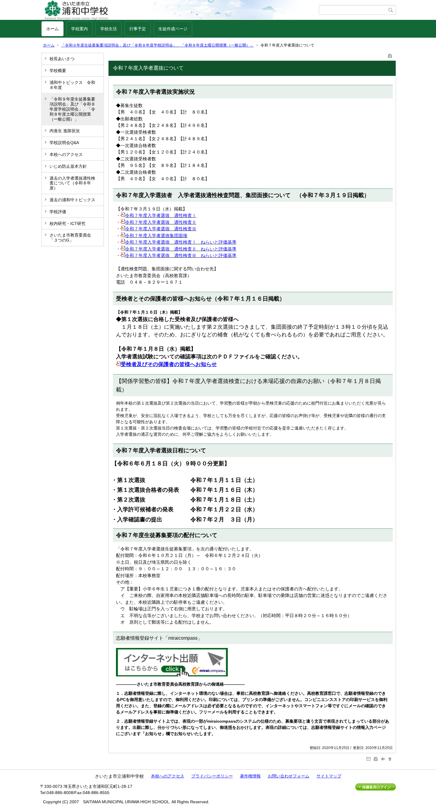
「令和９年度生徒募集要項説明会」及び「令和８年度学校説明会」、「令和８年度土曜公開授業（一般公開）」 (157, 45)
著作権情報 (250, 776)
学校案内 (79, 28)
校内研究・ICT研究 (67, 223)
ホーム (52, 28)
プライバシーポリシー (212, 776)
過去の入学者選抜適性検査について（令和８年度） (72, 183)
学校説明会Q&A (64, 142)
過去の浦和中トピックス (72, 199)
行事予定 (137, 28)
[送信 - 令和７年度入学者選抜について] (369, 759)
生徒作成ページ (172, 28)
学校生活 (108, 28)
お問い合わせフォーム (288, 776)
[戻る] (383, 759)
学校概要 (58, 70)
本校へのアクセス (66, 154)
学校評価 (58, 211)
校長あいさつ (62, 58)
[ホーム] (180, 10)
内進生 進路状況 (65, 130)
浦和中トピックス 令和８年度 (72, 85)
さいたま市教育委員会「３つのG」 (70, 237)
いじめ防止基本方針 (68, 166)
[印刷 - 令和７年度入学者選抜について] (390, 54)
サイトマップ (328, 776)
